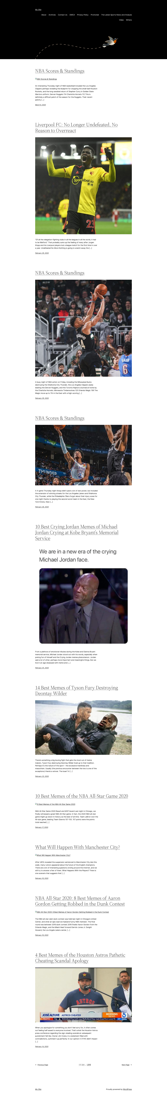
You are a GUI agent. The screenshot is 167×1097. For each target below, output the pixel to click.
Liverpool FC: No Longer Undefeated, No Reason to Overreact (76, 127)
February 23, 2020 (42, 776)
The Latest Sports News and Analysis (116, 15)
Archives (52, 15)
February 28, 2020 (42, 507)
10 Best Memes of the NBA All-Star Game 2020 (81, 796)
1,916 (89, 1065)
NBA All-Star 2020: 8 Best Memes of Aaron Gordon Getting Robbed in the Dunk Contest (80, 901)
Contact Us (62, 15)
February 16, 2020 (41, 878)
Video (121, 20)
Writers (129, 20)
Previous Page (41, 1065)
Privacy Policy (82, 15)
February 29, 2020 (42, 253)
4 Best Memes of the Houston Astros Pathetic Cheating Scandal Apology (80, 958)
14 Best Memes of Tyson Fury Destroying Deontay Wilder (76, 690)
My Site (38, 10)
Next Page (127, 1065)
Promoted (95, 15)
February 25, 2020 (42, 668)
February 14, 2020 (41, 1046)
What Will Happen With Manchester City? (77, 847)
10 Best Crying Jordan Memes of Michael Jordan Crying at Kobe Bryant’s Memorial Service (76, 532)
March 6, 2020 (40, 105)
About (43, 15)
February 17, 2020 (41, 827)
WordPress (127, 1089)
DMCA (72, 15)
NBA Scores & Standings (59, 71)
